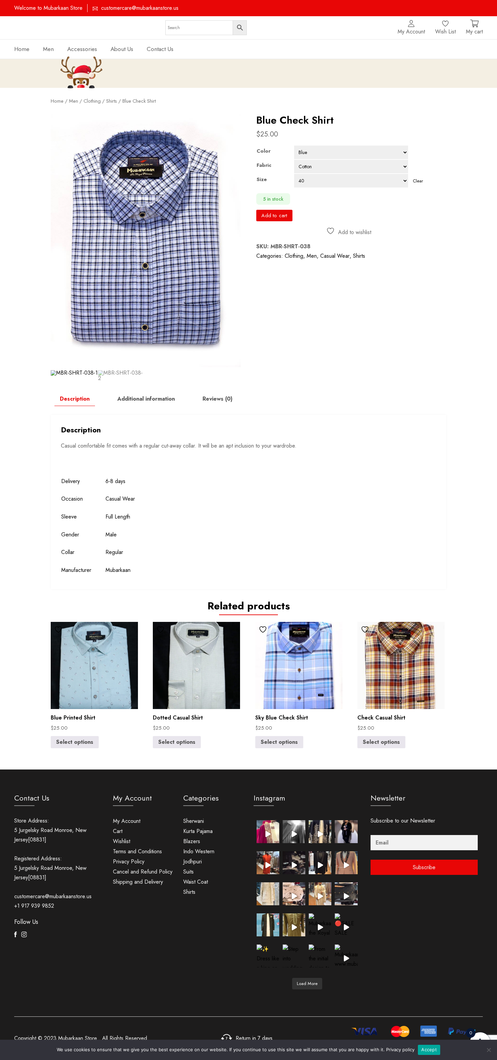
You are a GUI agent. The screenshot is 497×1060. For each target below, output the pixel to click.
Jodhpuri (192, 861)
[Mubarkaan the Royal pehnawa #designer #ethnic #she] (320, 924)
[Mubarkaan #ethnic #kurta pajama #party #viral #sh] (294, 924)
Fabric (264, 165)
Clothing (294, 256)
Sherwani (193, 821)
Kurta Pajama (198, 831)
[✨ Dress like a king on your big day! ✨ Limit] (268, 955)
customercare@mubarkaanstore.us (140, 8)
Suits (188, 872)
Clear (418, 181)
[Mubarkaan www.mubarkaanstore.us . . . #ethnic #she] (346, 955)
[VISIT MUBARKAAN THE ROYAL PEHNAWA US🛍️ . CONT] (268, 893)
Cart (117, 831)
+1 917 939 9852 (34, 906)
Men (48, 49)
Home (21, 49)
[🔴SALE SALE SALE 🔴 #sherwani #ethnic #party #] (346, 924)
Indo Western (198, 851)
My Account (126, 821)
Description (75, 399)
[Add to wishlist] (59, 629)
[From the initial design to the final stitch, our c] (320, 955)
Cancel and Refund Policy (142, 872)
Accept (429, 1049)
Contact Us (160, 49)
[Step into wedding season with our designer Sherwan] (294, 955)
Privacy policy (400, 1049)
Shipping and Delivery (138, 882)
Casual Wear (335, 256)
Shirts (111, 101)
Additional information (146, 399)
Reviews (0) (218, 399)
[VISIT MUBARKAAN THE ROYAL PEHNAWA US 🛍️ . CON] (346, 893)
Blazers (191, 841)
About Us (122, 49)
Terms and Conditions (137, 851)
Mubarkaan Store (77, 1038)
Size (262, 179)
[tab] (74, 399)
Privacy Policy (128, 861)
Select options (74, 742)
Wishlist (121, 841)
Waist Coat (195, 882)
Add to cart (274, 215)
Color (263, 151)
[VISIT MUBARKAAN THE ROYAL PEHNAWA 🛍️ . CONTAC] (268, 831)
